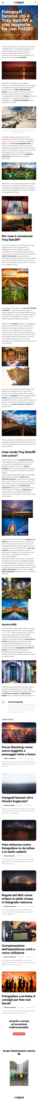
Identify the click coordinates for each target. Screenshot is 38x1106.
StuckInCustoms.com (9, 141)
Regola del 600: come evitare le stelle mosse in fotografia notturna (17, 898)
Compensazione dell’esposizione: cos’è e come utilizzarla (18, 949)
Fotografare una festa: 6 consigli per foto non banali (18, 999)
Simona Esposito (9, 35)
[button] (19, 473)
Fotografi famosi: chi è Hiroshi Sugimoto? (17, 799)
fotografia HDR (7, 254)
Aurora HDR (6, 633)
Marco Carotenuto (10, 906)
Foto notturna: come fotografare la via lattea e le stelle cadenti (18, 848)
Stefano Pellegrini (10, 758)
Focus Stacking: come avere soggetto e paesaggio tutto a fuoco (19, 750)
